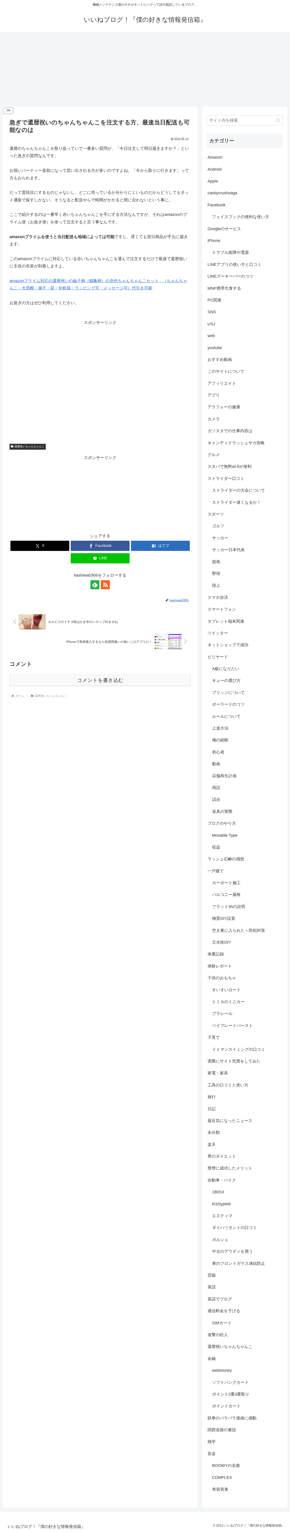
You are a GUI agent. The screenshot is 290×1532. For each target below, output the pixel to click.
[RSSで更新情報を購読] (105, 584)
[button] (278, 120)
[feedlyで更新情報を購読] (94, 584)
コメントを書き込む (100, 680)
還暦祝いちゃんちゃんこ (29, 446)
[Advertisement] (145, 69)
